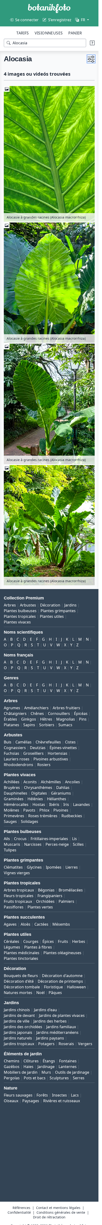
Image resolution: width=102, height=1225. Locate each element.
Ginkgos (28, 719)
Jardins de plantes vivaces (62, 1015)
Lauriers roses (16, 759)
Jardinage (46, 1066)
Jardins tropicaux (19, 1043)
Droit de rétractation (49, 1217)
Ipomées (53, 867)
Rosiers (44, 764)
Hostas (38, 804)
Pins (83, 719)
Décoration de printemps (60, 981)
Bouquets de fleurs (21, 975)
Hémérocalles (16, 804)
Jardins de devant (19, 1015)
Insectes (59, 1095)
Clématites (13, 867)
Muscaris (12, 844)
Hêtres (46, 719)
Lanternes (68, 1066)
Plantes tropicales (20, 616)
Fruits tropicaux (18, 901)
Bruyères (12, 787)
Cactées (41, 924)
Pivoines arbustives (50, 759)
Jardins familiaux (61, 1026)
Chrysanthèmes (38, 787)
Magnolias (65, 719)
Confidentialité (19, 1212)
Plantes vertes (40, 907)
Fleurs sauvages (18, 1095)
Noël (40, 992)
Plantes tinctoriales (21, 958)
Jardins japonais (18, 1032)
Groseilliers (33, 753)
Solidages (29, 821)
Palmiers (66, 901)
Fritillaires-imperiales (49, 838)
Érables (10, 719)
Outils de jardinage (72, 1072)
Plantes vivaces (17, 622)
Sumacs (65, 724)
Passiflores (13, 907)
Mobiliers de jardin (20, 1072)
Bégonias (46, 890)
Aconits (30, 781)
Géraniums (61, 793)
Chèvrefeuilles (48, 742)
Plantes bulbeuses (20, 610)
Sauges (10, 821)
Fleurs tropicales (18, 895)
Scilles (78, 844)
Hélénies (35, 798)
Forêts (42, 1095)
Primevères (14, 815)
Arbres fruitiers (66, 707)
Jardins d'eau (45, 1009)
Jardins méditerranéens (57, 1032)
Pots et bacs (35, 1078)
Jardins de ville (16, 1021)
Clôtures (31, 1061)
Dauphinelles (15, 793)
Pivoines (60, 810)
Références (21, 1207)
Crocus (20, 838)
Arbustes (28, 605)
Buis (7, 742)
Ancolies (72, 781)
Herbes (78, 941)
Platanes (11, 724)
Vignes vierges (17, 872)
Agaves (10, 924)
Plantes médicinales (21, 952)
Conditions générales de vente (61, 1212)
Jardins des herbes (50, 1021)
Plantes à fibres (38, 947)
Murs (46, 1072)
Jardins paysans (50, 1038)
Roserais (66, 1043)
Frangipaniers (49, 895)
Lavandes (81, 804)
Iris (66, 804)
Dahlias (63, 787)
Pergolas (12, 1078)
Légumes (12, 947)
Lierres (71, 867)
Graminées (13, 798)
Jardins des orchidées (23, 1026)
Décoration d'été (19, 981)
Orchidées (45, 901)
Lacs (75, 1095)
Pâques (55, 992)
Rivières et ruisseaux (61, 1100)
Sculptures (59, 1078)
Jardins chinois (17, 1009)
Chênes (37, 713)
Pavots (29, 810)
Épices (48, 941)
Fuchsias (11, 753)
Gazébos (11, 1066)
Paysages (30, 1100)
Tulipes (10, 850)
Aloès (25, 924)
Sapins (29, 724)
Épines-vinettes (63, 747)
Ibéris (54, 804)
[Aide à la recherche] (92, 43)
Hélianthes (56, 798)
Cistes (70, 742)
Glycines (34, 867)
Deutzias (38, 747)
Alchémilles (51, 781)
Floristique (53, 987)
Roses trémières (42, 815)
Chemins (11, 1061)
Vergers (85, 1043)
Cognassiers (15, 747)
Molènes (11, 810)
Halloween (76, 987)
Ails (7, 838)
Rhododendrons (18, 764)
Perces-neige (57, 844)
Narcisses (33, 844)
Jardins (70, 605)
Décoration (50, 605)
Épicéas (81, 713)
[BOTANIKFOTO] (49, 8)
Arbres (10, 605)
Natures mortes (18, 992)
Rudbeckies (71, 815)
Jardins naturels (18, 1038)
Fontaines (68, 1061)
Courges (30, 941)
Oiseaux (11, 1100)
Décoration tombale (22, 987)
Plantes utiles (52, 616)
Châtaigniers (15, 713)
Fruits (63, 941)
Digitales (39, 793)
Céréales (11, 941)
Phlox (44, 810)
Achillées (11, 781)
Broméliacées (71, 890)
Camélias (23, 742)
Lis (74, 838)
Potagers (46, 1043)
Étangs (49, 1061)
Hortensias (57, 753)
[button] (91, 58)
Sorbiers (46, 724)
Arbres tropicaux (19, 890)
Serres (78, 1078)
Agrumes (12, 707)
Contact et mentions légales (58, 1207)
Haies (28, 1066)
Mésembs (61, 924)
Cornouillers (59, 713)
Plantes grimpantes (58, 610)
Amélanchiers (36, 707)
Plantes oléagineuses (62, 952)
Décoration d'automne (62, 975)
